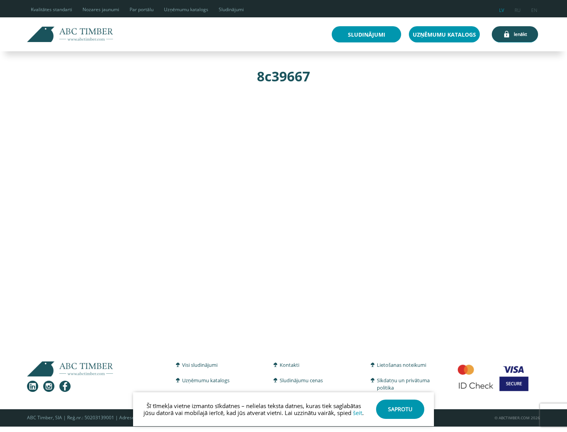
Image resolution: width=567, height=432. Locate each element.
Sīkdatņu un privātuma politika (403, 384)
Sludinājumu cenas (301, 380)
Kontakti (289, 364)
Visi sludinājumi (200, 364)
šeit (357, 413)
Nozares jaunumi (101, 9)
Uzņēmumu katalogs (186, 9)
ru (518, 9)
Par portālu (142, 9)
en (534, 9)
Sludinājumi (231, 9)
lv (501, 9)
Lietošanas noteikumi (401, 364)
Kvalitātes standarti (51, 9)
